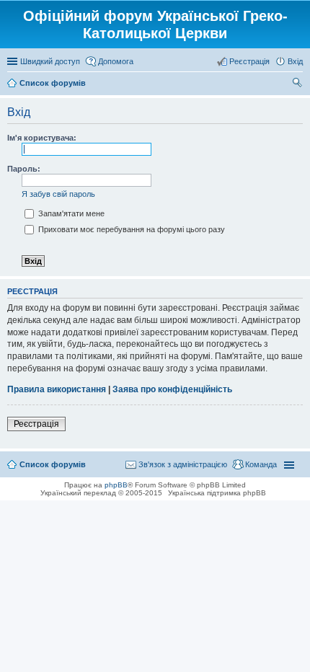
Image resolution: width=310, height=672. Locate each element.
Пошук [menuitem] (297, 84)
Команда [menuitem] (261, 464)
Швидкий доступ (50, 61)
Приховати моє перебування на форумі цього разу (130, 229)
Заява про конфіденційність (172, 389)
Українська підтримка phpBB (217, 493)
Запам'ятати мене (70, 213)
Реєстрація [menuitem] (249, 61)
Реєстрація (36, 424)
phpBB (116, 485)
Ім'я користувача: (41, 137)
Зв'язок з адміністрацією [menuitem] (182, 464)
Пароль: (23, 168)
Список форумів (52, 464)
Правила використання (56, 389)
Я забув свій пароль (58, 194)
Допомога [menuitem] (115, 61)
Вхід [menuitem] (295, 61)
